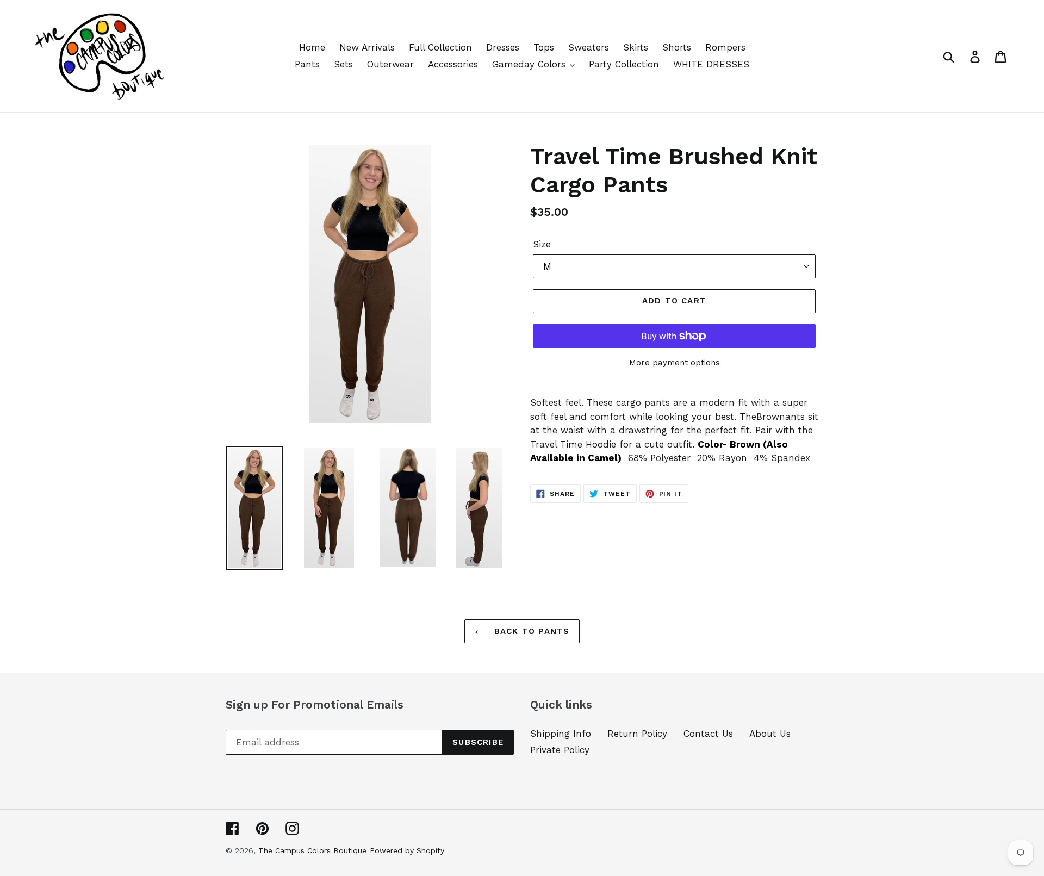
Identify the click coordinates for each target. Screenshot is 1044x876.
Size (542, 244)
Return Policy (637, 733)
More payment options (674, 363)
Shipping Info (560, 733)
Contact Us (708, 733)
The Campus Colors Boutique (312, 850)
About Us (770, 733)
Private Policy (559, 749)
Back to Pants (530, 631)
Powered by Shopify (407, 850)
